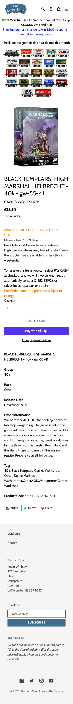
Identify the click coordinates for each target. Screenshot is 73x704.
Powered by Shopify (51, 691)
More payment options (36, 340)
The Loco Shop (29, 691)
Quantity (9, 300)
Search (12, 543)
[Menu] (67, 8)
